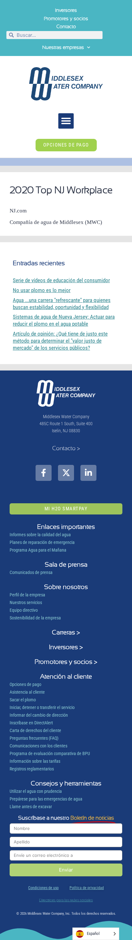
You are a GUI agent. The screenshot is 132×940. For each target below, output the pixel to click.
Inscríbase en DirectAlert (31, 722)
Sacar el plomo (23, 699)
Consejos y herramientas (66, 783)
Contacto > (66, 448)
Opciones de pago (25, 684)
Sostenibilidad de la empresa (35, 617)
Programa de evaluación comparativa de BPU (50, 753)
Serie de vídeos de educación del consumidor (61, 280)
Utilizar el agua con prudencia (36, 791)
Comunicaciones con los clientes (38, 745)
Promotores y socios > (66, 661)
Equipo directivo (24, 610)
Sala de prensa (66, 564)
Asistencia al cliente (27, 692)
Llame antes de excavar (31, 806)
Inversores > (66, 647)
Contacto (66, 26)
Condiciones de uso (43, 888)
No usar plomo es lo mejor (41, 290)
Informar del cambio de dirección (39, 715)
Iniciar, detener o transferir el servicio (42, 707)
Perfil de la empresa (27, 594)
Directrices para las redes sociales (66, 900)
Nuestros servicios (26, 602)
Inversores (66, 10)
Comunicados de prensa (31, 572)
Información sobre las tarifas (35, 761)
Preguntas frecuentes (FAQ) (34, 738)
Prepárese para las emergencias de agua (46, 798)
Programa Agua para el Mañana (38, 550)
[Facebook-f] (44, 473)
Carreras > (66, 632)
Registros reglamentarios (32, 768)
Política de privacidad (87, 888)
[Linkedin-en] (88, 473)
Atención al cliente (66, 676)
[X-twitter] (66, 473)
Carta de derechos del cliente (35, 730)
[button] (66, 121)
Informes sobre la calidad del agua (40, 534)
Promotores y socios (66, 18)
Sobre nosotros (66, 587)
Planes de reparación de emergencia (42, 542)
